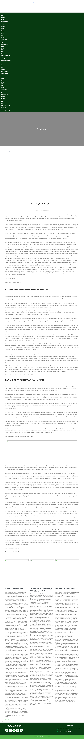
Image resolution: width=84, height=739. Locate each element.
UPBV (2, 51)
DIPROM (3, 37)
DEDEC (2, 32)
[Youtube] (14, 730)
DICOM (2, 35)
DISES (2, 33)
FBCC (2, 42)
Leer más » (7, 719)
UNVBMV (3, 46)
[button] (42, 62)
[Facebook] (10, 730)
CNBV (2, 15)
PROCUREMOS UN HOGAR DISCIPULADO (66, 589)
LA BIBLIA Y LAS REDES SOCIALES (14, 589)
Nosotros (3, 19)
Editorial (2, 24)
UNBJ (2, 50)
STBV (2, 41)
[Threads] (21, 730)
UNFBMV (3, 48)
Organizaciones (4, 44)
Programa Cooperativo (6, 60)
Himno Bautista (4, 21)
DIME (2, 30)
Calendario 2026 (4, 23)
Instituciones (4, 39)
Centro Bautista (4, 59)
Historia (3, 17)
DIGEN (2, 28)
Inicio (2, 14)
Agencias (3, 26)
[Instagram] (6, 730)
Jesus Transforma (5, 55)
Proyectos (3, 57)
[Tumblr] (17, 730)
